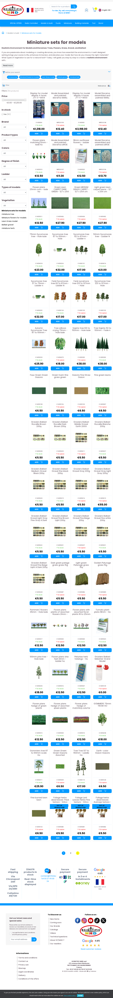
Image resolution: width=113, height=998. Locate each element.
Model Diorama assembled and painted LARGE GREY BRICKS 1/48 (102, 142)
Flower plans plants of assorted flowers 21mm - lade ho (60, 612)
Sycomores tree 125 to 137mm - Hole (102, 283)
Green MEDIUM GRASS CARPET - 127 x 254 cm (81, 189)
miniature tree (12, 77)
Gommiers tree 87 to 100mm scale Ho (39, 753)
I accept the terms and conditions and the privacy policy (23, 933)
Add (37, 133)
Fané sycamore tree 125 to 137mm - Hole (81, 283)
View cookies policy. (70, 995)
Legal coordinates (26, 972)
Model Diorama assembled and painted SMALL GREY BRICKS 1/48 (102, 95)
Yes (7, 114)
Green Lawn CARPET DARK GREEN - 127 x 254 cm (60, 189)
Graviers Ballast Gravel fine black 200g (60, 471)
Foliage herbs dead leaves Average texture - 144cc (102, 800)
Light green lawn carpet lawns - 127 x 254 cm (102, 189)
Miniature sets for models (14, 210)
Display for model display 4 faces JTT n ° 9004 (39, 95)
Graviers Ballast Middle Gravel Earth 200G (81, 424)
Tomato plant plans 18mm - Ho (102, 611)
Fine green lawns (102, 375)
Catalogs (54, 929)
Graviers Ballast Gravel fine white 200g (102, 518)
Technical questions (58, 936)
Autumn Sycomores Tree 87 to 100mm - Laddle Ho (39, 330)
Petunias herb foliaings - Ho (81, 658)
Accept (80, 995)
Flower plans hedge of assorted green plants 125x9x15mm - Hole (60, 706)
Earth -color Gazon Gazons (102, 752)
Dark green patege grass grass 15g (60, 564)
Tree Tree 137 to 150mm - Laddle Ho (81, 753)
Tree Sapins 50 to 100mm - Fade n (102, 329)
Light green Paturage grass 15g (81, 565)
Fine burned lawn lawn (39, 799)
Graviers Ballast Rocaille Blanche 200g (102, 424)
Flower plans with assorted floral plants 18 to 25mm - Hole (81, 612)
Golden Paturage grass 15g (102, 564)
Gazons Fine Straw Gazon (81, 376)
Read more (8, 65)
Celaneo (93, 971)
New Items (54, 919)
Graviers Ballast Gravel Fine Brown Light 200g (60, 518)
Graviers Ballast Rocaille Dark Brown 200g (60, 424)
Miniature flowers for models (29, 77)
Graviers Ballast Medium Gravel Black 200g (39, 471)
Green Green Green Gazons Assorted (60, 753)
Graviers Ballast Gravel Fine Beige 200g (81, 518)
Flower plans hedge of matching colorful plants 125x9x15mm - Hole (81, 706)
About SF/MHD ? (57, 940)
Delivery (21, 975)
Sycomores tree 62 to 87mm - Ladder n (81, 236)
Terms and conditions (27, 957)
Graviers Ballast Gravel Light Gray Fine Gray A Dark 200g (38, 518)
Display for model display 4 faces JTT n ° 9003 (81, 95)
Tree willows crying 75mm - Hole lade (60, 330)
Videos (53, 933)
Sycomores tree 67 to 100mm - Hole (60, 236)
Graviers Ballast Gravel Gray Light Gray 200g (102, 471)
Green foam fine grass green (60, 376)
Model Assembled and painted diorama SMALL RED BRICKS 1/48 (60, 95)
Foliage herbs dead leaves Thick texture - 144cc (60, 800)
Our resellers (55, 943)
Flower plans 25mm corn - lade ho (39, 189)
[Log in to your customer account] (86, 10)
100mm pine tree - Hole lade (39, 658)
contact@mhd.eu (48, 876)
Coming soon (55, 922)
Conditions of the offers (28, 979)
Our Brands (55, 926)
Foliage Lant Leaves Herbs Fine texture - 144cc (81, 800)
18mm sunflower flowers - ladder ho (81, 142)
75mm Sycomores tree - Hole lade (39, 235)
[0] (94, 10)
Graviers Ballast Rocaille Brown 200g (39, 424)
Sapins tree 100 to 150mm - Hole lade (81, 329)
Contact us (23, 961)
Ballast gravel (62, 77)
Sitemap (22, 968)
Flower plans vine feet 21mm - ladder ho (60, 659)
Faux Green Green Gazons (39, 376)
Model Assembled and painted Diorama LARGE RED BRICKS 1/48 (60, 142)
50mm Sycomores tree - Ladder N (102, 235)
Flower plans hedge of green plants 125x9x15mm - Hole (38, 706)
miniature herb (74, 77)
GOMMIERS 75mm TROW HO (102, 705)
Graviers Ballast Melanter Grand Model (102, 659)
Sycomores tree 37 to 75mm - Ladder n (39, 283)
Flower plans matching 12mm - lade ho (39, 142)
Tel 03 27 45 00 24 (47, 879)
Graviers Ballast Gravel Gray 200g (81, 470)
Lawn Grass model (48, 77)
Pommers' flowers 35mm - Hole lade (39, 611)
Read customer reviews (91, 949)
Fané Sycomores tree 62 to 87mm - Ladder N (60, 283)
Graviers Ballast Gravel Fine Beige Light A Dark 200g (38, 565)
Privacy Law (23, 964)
